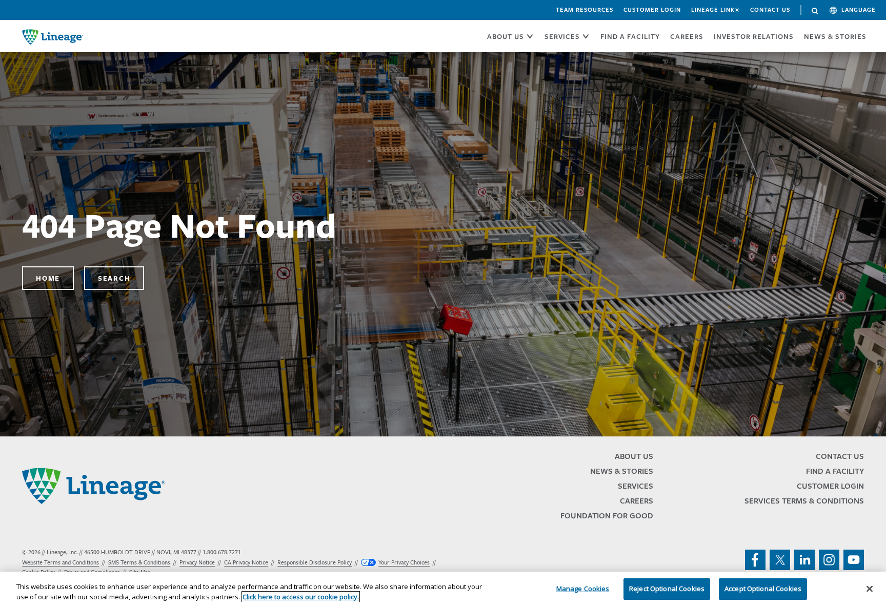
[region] (443, 590)
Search (815, 11)
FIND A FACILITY (630, 36)
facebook (755, 560)
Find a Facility (835, 471)
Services (635, 485)
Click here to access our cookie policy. (301, 596)
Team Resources (584, 10)
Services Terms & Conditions (804, 500)
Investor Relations (754, 36)
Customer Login (652, 10)
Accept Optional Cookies (762, 588)
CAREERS (686, 36)
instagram (829, 560)
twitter (780, 560)
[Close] (869, 588)
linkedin (804, 560)
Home (48, 278)
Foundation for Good (606, 515)
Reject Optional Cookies (666, 588)
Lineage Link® (715, 10)
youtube (853, 560)
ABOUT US (505, 36)
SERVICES (562, 36)
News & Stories (835, 36)
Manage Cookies (583, 588)
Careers (636, 500)
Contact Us (770, 10)
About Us (634, 456)
